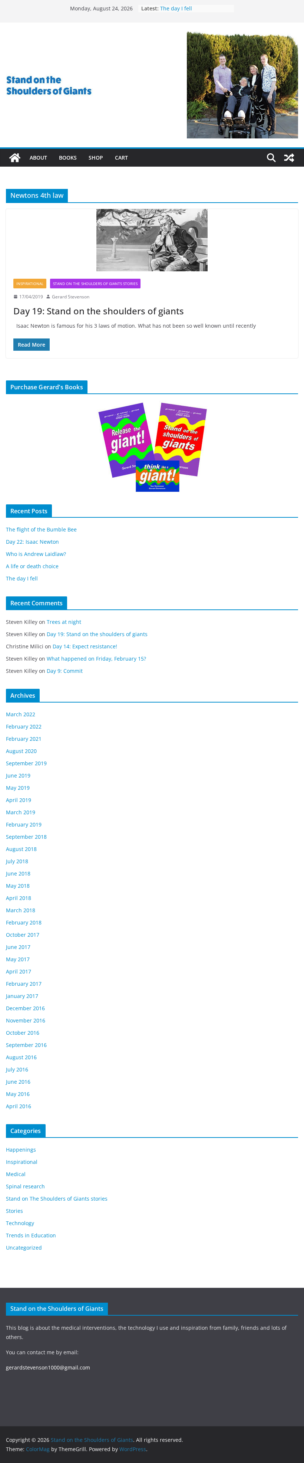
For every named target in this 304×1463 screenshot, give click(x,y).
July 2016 (17, 1069)
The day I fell (22, 578)
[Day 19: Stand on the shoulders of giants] (152, 240)
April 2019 (18, 799)
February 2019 (24, 824)
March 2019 (20, 812)
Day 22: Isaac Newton (32, 541)
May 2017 (18, 959)
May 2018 (18, 885)
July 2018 (17, 861)
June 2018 (18, 873)
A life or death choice (186, 5)
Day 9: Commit (65, 670)
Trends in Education (31, 1235)
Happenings (21, 1149)
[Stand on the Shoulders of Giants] (15, 158)
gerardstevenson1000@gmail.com (48, 1367)
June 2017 (18, 946)
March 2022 (20, 714)
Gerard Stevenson (70, 297)
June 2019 (18, 775)
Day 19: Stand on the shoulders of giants (98, 311)
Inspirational (29, 283)
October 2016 (22, 1032)
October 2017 (22, 934)
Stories (14, 1210)
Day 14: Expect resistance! (85, 646)
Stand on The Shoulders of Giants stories (95, 283)
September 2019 (26, 763)
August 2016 (21, 1057)
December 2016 (25, 1008)
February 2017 (24, 983)
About (38, 157)
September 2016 (26, 1044)
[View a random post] (289, 158)
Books (68, 157)
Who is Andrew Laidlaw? (36, 553)
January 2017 (22, 995)
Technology (20, 1223)
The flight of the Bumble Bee (41, 529)
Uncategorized (24, 1247)
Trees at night (64, 621)
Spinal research (25, 1186)
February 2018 (24, 922)
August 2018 (21, 848)
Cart (121, 157)
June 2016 (18, 1081)
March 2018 (20, 910)
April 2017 (18, 971)
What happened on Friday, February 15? (96, 658)
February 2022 (24, 726)
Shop (96, 157)
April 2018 (18, 897)
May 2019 (18, 787)
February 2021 (24, 738)
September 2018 (26, 836)
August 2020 (21, 751)
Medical (16, 1174)
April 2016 (18, 1106)
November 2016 (25, 1020)
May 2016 (18, 1093)
